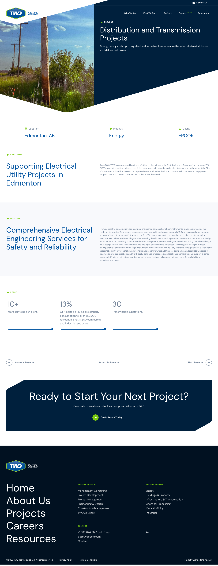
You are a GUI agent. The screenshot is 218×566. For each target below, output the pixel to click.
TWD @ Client (86, 513)
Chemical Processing (158, 504)
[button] (150, 13)
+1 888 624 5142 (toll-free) (93, 532)
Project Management (90, 499)
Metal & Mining (155, 508)
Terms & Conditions (88, 559)
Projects (168, 13)
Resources (203, 13)
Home (20, 488)
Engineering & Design (90, 504)
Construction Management (94, 508)
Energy (116, 136)
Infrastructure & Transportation (164, 499)
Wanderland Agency (202, 559)
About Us (28, 501)
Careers (185, 12)
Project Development (90, 495)
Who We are (130, 13)
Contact (83, 541)
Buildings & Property (158, 495)
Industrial (151, 513)
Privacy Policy (65, 559)
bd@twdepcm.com (89, 536)
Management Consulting (92, 490)
